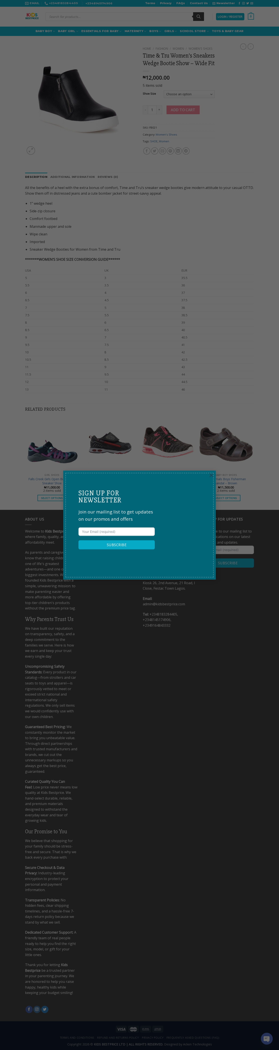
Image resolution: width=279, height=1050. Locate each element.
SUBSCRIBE (116, 544)
